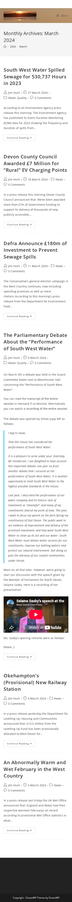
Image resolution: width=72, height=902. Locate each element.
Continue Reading (21, 138)
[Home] (5, 46)
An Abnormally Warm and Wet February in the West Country (35, 769)
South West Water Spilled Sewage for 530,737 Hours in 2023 (35, 76)
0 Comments (43, 98)
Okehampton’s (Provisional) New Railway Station (35, 682)
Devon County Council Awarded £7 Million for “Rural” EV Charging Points (35, 163)
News (59, 179)
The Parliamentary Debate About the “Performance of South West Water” (35, 342)
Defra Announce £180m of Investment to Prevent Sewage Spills (35, 250)
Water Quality (17, 98)
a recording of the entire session (45, 409)
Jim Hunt (14, 93)
